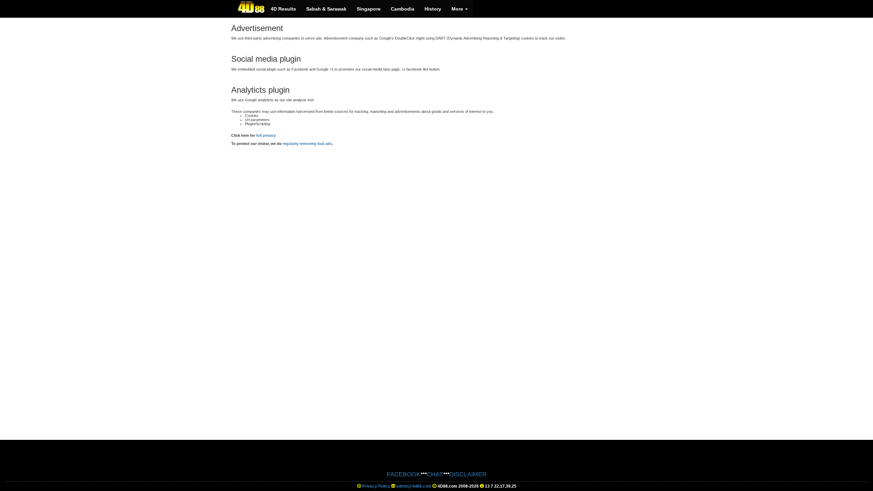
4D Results (283, 9)
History (433, 9)
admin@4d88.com (413, 486)
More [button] (458, 9)
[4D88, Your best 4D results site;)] (251, 7)
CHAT (435, 474)
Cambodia (402, 9)
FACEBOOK (403, 474)
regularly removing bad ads (307, 144)
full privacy (266, 135)
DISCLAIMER (468, 474)
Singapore (369, 9)
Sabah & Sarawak (326, 9)
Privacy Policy (376, 486)
